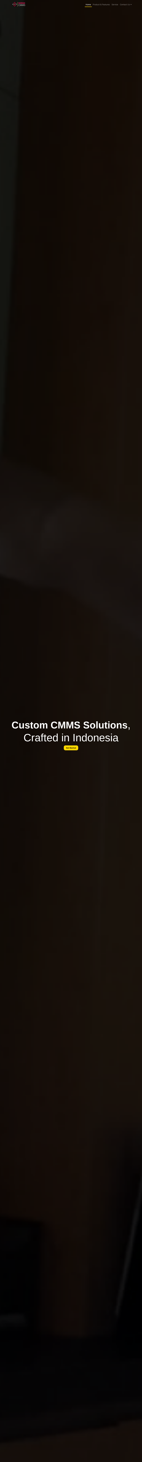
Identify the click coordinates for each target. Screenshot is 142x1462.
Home (88, 4)
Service (115, 4)
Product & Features (101, 4)
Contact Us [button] (125, 4)
